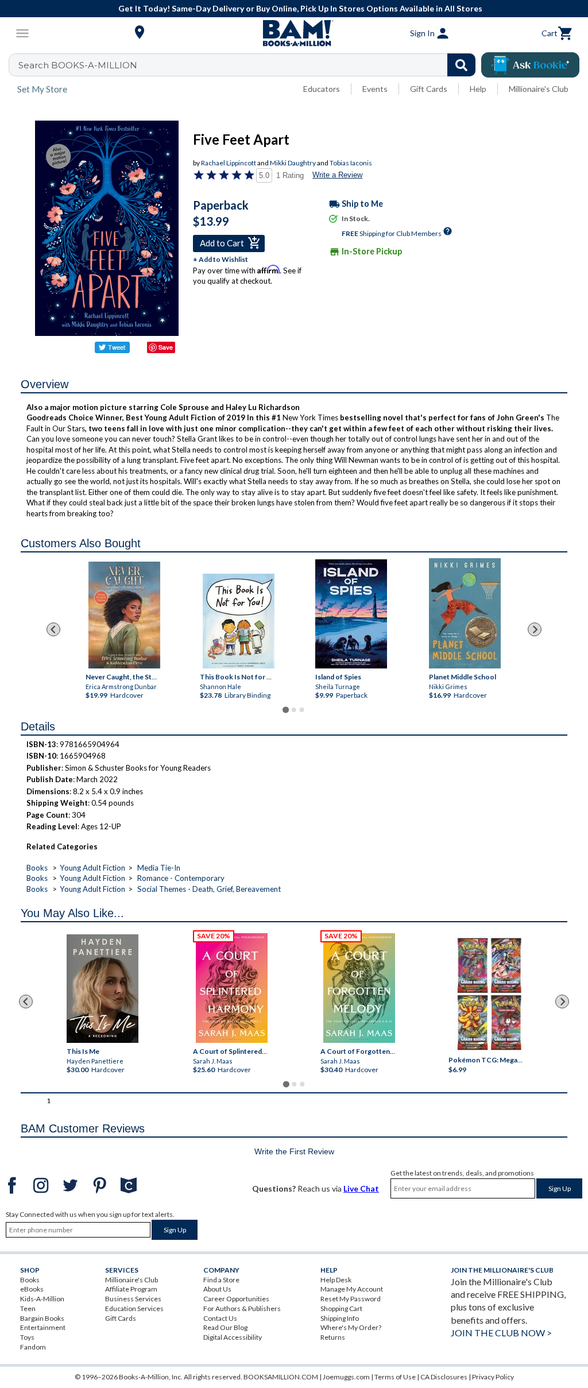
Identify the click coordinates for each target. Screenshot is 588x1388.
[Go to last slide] (53, 629)
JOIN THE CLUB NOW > (501, 1332)
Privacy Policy (493, 1376)
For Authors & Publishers (242, 1308)
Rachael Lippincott (228, 162)
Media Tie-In (158, 867)
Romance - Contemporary (181, 878)
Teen (28, 1308)
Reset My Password (350, 1298)
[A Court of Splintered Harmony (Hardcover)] (232, 988)
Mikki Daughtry (293, 162)
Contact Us (220, 1318)
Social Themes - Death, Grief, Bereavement (209, 889)
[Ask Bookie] (530, 65)
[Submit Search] (461, 64)
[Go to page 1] (286, 709)
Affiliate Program (131, 1289)
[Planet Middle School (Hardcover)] (465, 613)
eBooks (32, 1289)
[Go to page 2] (294, 709)
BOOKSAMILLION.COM (280, 1376)
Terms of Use (395, 1376)
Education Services (134, 1308)
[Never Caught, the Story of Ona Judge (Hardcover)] (124, 615)
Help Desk (335, 1279)
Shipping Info (339, 1318)
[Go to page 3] (302, 709)
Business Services (133, 1298)
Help (478, 89)
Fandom (33, 1347)
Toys (27, 1337)
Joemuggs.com (346, 1376)
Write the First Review (294, 1151)
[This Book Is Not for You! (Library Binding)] (238, 621)
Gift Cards (428, 89)
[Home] (294, 33)
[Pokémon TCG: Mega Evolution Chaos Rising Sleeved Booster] (489, 994)
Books (37, 867)
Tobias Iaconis (351, 162)
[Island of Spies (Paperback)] (351, 613)
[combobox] (249, 65)
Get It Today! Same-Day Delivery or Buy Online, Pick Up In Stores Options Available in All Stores (300, 8)
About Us (217, 1289)
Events (375, 89)
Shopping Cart (341, 1308)
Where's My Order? (350, 1327)
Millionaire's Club (538, 89)
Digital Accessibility (232, 1337)
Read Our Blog (225, 1327)
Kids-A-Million (42, 1298)
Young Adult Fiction (92, 867)
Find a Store (221, 1279)
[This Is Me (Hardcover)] (102, 988)
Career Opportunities (236, 1298)
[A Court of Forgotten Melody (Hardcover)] (359, 988)
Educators (321, 89)
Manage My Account (351, 1289)
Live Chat (361, 1188)
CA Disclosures (443, 1376)
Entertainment (42, 1327)
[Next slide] (534, 629)
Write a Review (337, 175)
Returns (332, 1337)
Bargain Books (42, 1318)
